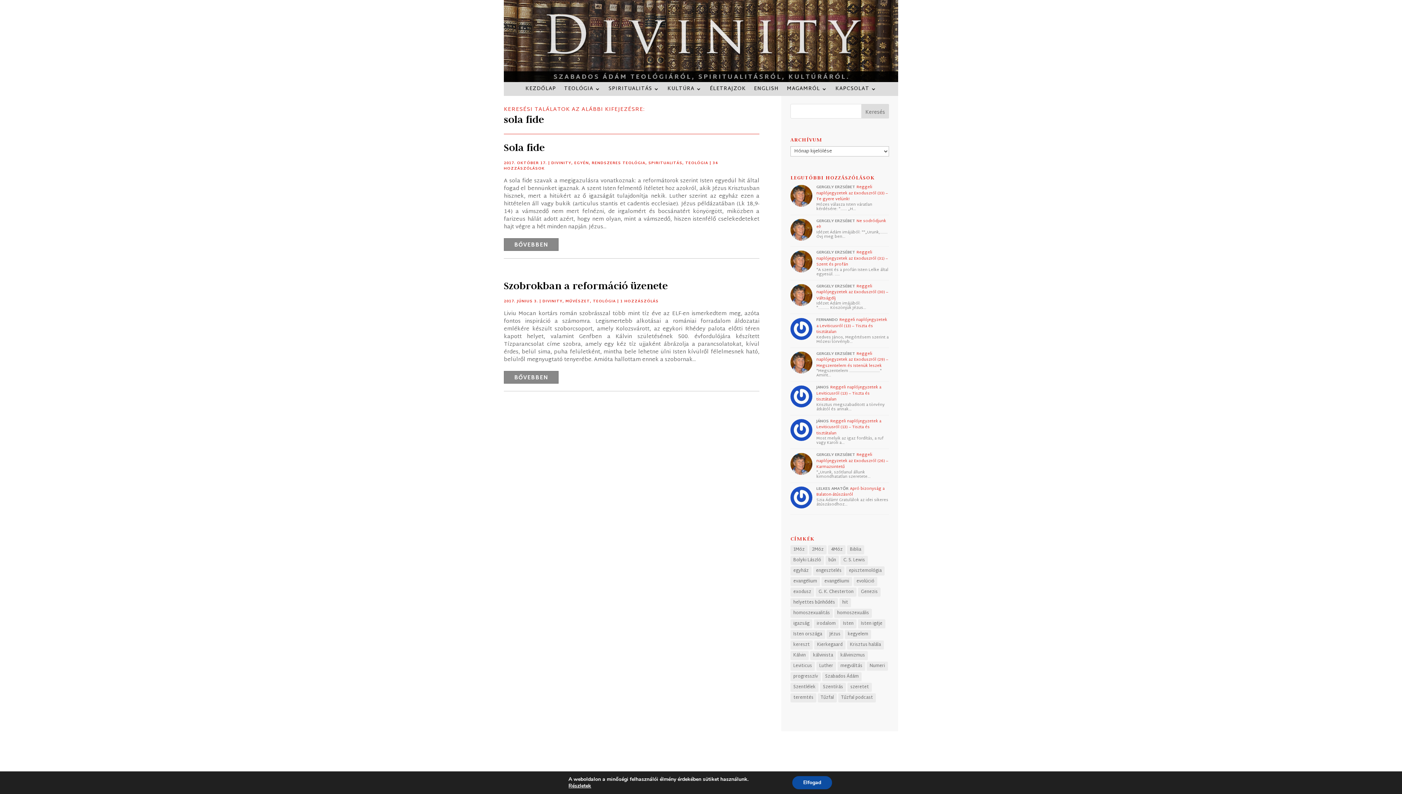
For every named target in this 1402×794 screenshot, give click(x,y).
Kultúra (680, 89)
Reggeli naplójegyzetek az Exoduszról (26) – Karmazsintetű (852, 460)
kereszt (801, 645)
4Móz (837, 550)
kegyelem (858, 634)
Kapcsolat (852, 89)
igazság (801, 624)
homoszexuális (853, 613)
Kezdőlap (540, 89)
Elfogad (812, 782)
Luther (826, 666)
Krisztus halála (865, 645)
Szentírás (833, 687)
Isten (848, 624)
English (766, 89)
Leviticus (802, 666)
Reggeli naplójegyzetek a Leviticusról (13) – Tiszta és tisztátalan (851, 326)
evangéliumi (836, 581)
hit (845, 603)
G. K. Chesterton (836, 592)
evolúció (865, 581)
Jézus (835, 634)
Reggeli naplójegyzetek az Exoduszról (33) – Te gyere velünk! (852, 193)
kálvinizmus (852, 655)
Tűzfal (827, 698)
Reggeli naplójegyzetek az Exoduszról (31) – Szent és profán (852, 258)
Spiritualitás (630, 89)
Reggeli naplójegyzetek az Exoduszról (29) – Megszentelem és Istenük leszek (852, 359)
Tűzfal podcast (857, 698)
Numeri (877, 666)
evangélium (805, 581)
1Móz (799, 550)
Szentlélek (804, 687)
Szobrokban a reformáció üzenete (586, 285)
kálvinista (823, 655)
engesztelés (829, 571)
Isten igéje (871, 624)
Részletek (579, 786)
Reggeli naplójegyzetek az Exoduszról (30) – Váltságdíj (852, 292)
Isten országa (807, 634)
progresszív (805, 677)
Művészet (578, 301)
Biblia (855, 550)
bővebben (531, 245)
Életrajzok (728, 89)
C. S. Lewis (854, 560)
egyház (801, 571)
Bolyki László (807, 560)
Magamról (803, 89)
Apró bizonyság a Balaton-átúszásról (850, 492)
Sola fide (524, 147)
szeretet (859, 687)
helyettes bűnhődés (814, 603)
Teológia (578, 89)
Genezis (869, 592)
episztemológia (865, 571)
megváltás (851, 666)
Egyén (581, 163)
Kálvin (799, 655)
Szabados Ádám (842, 677)
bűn (832, 560)
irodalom (826, 624)
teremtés (803, 698)
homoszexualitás (811, 613)
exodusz (802, 592)
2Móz (818, 550)
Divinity (561, 163)
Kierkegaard (830, 645)
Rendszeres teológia (619, 163)
